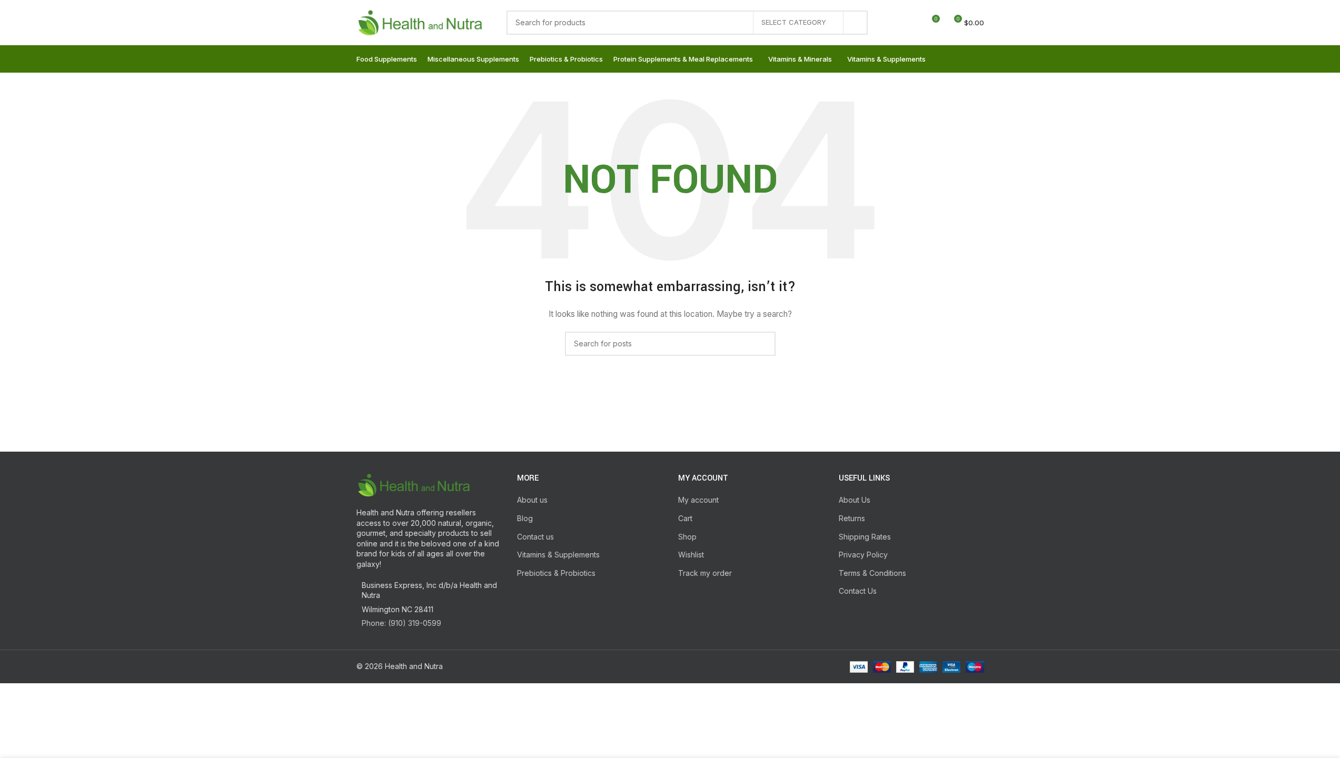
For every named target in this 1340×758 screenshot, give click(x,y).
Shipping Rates (865, 536)
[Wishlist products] (911, 22)
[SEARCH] (855, 23)
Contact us (535, 536)
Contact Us (858, 590)
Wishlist (691, 554)
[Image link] (414, 484)
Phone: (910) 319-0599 (401, 623)
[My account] (893, 22)
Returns (852, 518)
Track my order (705, 572)
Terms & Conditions (872, 572)
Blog (525, 518)
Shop (687, 536)
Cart (685, 518)
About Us (854, 499)
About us (532, 499)
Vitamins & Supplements (558, 554)
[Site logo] (420, 21)
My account (698, 499)
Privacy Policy (863, 554)
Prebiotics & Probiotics (556, 572)
